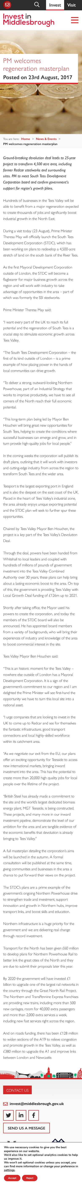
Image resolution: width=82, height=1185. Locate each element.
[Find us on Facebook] (33, 1115)
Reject (29, 1178)
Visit (71, 4)
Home (25, 138)
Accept (12, 1178)
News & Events (46, 138)
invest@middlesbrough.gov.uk (36, 1103)
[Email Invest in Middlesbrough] (7, 5)
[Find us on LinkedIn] (21, 1115)
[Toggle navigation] (75, 20)
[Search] (37, 4)
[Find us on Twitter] (8, 1115)
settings (9, 1170)
